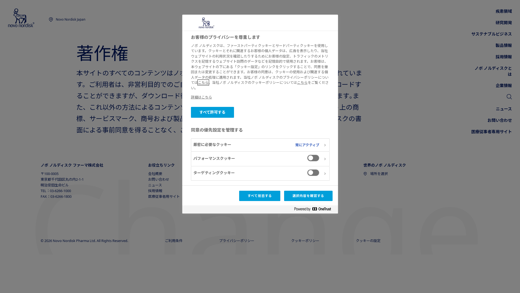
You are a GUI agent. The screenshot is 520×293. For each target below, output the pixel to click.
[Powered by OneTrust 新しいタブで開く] (314, 210)
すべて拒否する (260, 195)
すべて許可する (212, 112)
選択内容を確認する (308, 195)
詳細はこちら (201, 97)
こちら (203, 82)
